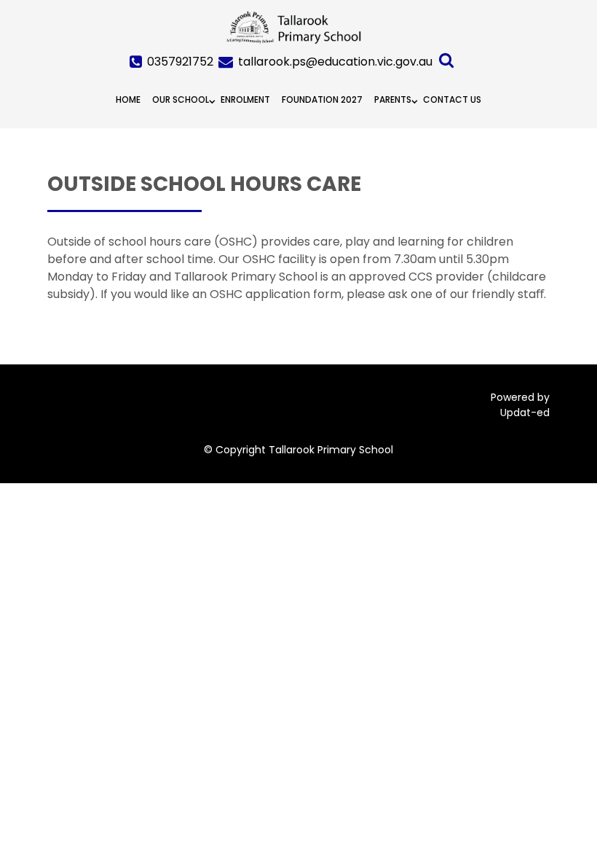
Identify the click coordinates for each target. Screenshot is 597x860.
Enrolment (245, 99)
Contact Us (452, 99)
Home (128, 99)
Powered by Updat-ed (520, 405)
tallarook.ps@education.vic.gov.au (335, 61)
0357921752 (180, 61)
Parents (392, 99)
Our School (180, 99)
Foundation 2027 (322, 99)
